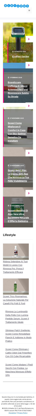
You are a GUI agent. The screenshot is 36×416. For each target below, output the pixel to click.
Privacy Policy (22, 413)
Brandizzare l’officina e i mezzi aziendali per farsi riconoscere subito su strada (18, 89)
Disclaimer (12, 413)
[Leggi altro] (29, 39)
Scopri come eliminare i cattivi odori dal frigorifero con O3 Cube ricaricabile (18, 353)
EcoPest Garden (20, 56)
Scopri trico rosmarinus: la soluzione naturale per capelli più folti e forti (15, 300)
